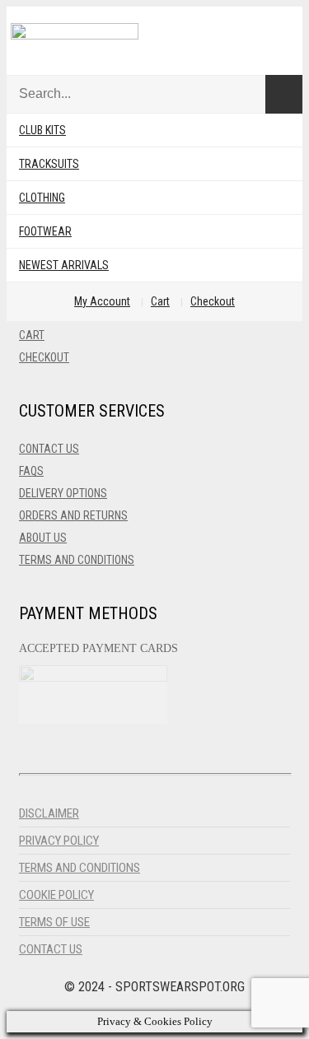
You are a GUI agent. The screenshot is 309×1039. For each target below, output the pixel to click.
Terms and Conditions (76, 559)
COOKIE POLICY (56, 895)
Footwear (45, 231)
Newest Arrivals (64, 265)
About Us (43, 537)
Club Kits (42, 130)
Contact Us (49, 448)
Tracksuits (49, 163)
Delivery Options (63, 493)
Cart (160, 301)
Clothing (42, 197)
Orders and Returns (73, 515)
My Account (102, 301)
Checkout (212, 301)
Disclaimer (49, 813)
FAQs (31, 471)
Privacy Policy (59, 840)
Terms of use (54, 922)
